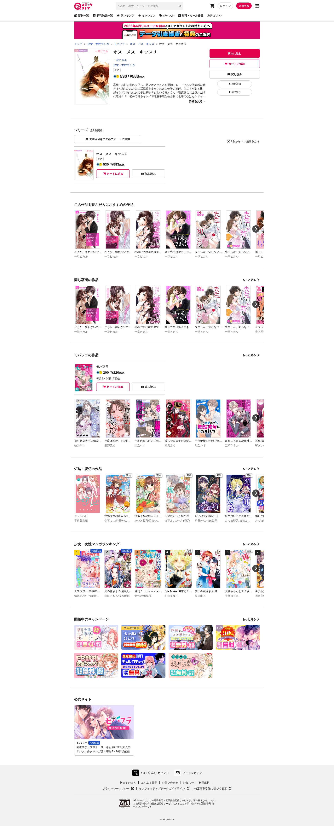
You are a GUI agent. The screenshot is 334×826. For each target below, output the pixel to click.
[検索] (180, 6)
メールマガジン (192, 772)
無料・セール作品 (192, 15)
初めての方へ (128, 782)
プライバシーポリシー (118, 788)
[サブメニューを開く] (257, 5)
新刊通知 (236, 83)
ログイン (225, 5)
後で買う (236, 92)
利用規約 (204, 782)
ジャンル (168, 15)
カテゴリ (212, 15)
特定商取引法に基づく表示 (213, 788)
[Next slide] (256, 229)
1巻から (235, 141)
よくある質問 (149, 782)
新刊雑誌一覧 (105, 15)
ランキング (127, 15)
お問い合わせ (170, 782)
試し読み (236, 74)
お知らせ (188, 782)
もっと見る (249, 279)
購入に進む (234, 53)
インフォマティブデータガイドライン (162, 788)
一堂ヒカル (120, 60)
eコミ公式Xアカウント (151, 773)
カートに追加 (236, 63)
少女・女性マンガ (124, 65)
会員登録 (244, 5)
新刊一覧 (83, 15)
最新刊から (253, 141)
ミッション (148, 15)
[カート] (212, 5)
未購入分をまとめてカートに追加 (109, 139)
